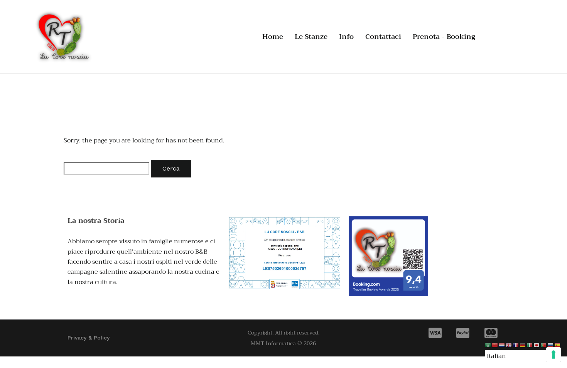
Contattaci (383, 36)
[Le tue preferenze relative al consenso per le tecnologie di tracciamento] (553, 354)
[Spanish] (557, 345)
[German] (523, 345)
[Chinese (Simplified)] (495, 345)
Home (272, 36)
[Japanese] (536, 345)
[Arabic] (488, 345)
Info (346, 36)
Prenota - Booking (444, 36)
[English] (509, 345)
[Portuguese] (543, 345)
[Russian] (550, 345)
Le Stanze (311, 36)
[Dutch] (502, 345)
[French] (516, 345)
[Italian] (529, 345)
